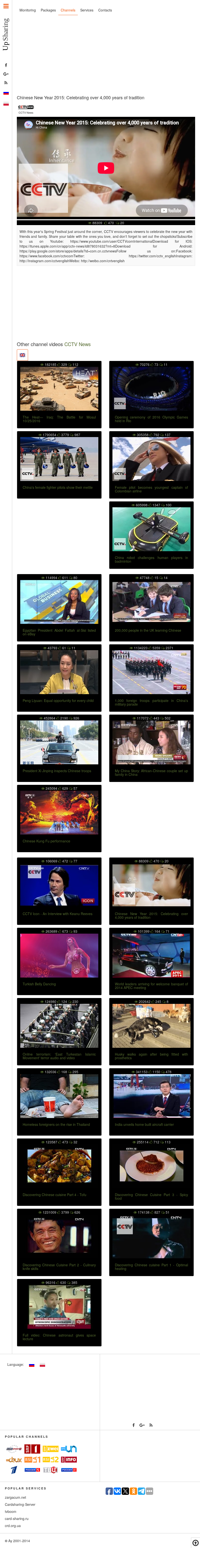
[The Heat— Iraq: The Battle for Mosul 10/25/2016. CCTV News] (59, 389)
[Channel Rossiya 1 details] (32, 1470)
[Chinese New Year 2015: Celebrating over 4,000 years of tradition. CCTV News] (151, 885)
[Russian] (6, 92)
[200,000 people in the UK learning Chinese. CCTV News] (151, 602)
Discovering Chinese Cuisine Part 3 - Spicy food (151, 1196)
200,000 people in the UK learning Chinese (148, 630)
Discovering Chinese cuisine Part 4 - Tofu (54, 1194)
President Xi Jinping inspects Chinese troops (57, 770)
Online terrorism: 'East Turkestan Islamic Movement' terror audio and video (59, 1056)
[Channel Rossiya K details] (69, 1470)
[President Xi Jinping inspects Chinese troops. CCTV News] (59, 742)
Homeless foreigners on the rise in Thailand (56, 1124)
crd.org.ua (13, 1525)
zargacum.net (15, 1497)
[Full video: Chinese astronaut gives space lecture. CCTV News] (59, 1307)
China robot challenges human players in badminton (151, 559)
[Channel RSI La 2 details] (51, 1459)
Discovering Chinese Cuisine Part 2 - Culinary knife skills (59, 1266)
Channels (68, 10)
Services (86, 10)
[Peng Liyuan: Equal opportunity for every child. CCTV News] (59, 672)
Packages (48, 10)
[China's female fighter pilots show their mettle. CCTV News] (59, 459)
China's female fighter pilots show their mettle (58, 487)
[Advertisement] (106, 56)
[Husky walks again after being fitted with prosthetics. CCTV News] (151, 1026)
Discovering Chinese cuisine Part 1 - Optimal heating (151, 1266)
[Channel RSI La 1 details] (32, 1459)
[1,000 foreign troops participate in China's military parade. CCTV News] (151, 672)
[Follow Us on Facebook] (6, 65)
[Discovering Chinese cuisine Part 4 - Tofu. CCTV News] (59, 1166)
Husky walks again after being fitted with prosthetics (151, 1056)
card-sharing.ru (17, 1518)
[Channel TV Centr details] (51, 1470)
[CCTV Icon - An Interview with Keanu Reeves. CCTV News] (59, 885)
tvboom (10, 1511)
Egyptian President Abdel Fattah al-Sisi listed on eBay (59, 632)
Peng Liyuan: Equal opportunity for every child (58, 700)
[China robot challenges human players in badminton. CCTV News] (151, 529)
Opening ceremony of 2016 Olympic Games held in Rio (151, 419)
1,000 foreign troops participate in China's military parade (151, 702)
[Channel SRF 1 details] (32, 1449)
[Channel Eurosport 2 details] (14, 1449)
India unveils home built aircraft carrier (144, 1124)
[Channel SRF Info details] (69, 1459)
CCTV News (77, 344)
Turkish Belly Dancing (39, 983)
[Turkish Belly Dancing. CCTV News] (59, 956)
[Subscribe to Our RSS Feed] (6, 83)
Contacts (105, 10)
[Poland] (6, 103)
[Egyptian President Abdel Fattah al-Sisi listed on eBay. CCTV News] (59, 602)
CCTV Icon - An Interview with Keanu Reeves (57, 913)
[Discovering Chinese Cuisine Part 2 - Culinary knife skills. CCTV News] (59, 1236)
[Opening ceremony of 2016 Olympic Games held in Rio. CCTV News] (151, 389)
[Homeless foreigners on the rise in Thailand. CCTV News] (59, 1096)
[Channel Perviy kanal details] (14, 1470)
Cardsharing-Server (20, 1504)
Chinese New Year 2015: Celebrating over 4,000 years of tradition (151, 915)
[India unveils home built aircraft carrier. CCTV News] (151, 1096)
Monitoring (28, 10)
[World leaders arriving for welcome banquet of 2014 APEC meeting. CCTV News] (151, 956)
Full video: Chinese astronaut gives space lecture (59, 1337)
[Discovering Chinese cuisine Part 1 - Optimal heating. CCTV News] (151, 1236)
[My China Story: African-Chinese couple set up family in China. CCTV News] (151, 742)
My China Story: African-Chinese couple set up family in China (151, 772)
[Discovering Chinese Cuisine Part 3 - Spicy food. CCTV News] (151, 1166)
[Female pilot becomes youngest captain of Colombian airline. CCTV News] (151, 459)
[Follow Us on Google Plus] (6, 74)
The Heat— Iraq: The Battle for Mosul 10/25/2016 (59, 419)
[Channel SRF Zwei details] (51, 1448)
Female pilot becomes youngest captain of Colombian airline (151, 489)
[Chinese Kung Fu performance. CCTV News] (59, 813)
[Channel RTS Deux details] (14, 1459)
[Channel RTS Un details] (69, 1449)
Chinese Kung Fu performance (46, 841)
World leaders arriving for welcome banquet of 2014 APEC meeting (151, 985)
